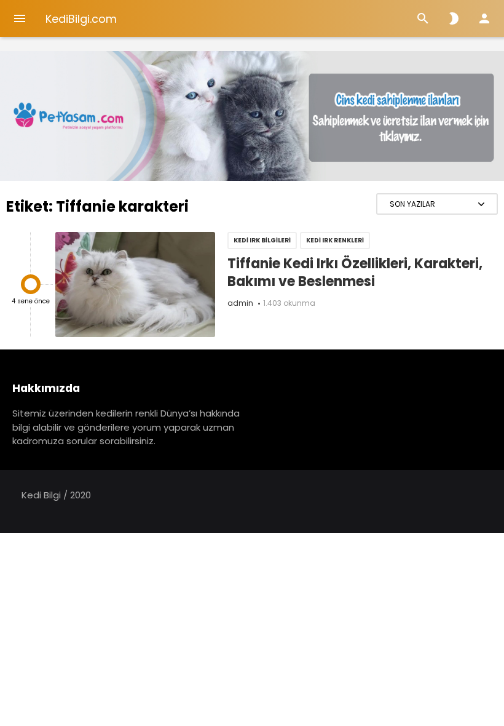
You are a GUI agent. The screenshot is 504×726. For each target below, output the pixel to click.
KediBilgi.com (81, 18)
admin (240, 303)
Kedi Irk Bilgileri (262, 240)
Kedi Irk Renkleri (335, 240)
